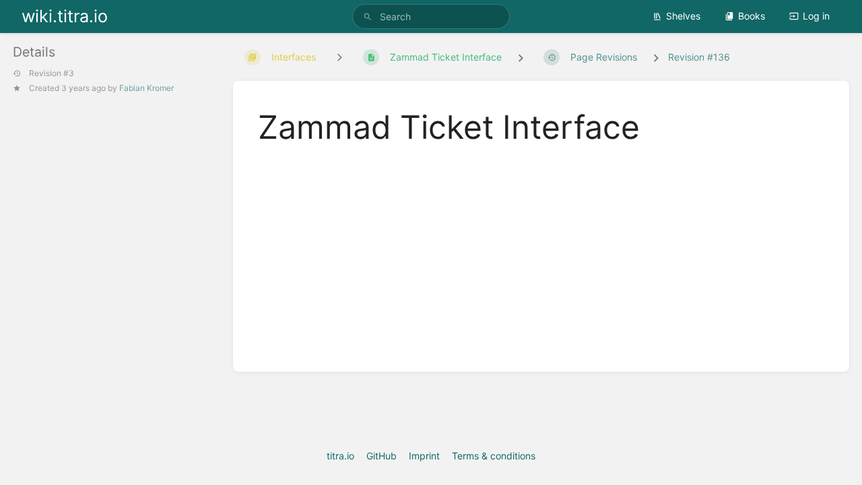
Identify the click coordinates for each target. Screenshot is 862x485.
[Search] (367, 16)
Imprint (424, 455)
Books (751, 16)
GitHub (381, 455)
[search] (431, 16)
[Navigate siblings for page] (339, 57)
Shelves (683, 16)
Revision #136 (699, 57)
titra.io (340, 455)
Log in (816, 16)
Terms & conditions (493, 455)
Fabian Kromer (146, 88)
